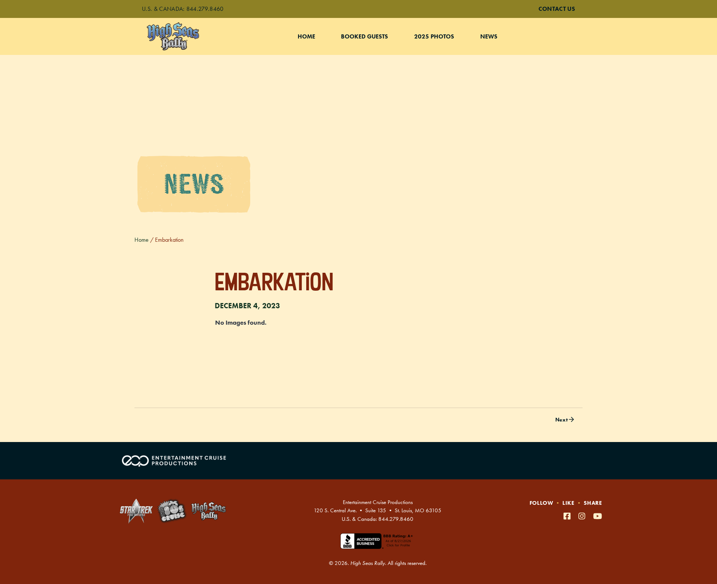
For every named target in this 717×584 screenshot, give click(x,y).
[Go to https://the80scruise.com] (172, 510)
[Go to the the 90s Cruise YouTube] (597, 516)
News (488, 36)
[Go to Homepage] (181, 36)
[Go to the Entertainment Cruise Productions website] (175, 460)
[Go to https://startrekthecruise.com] (136, 511)
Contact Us (556, 9)
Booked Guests (364, 36)
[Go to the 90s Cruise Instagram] (582, 516)
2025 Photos (434, 36)
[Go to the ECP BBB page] (377, 545)
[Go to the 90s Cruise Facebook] (568, 516)
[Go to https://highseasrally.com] (208, 510)
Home (306, 36)
